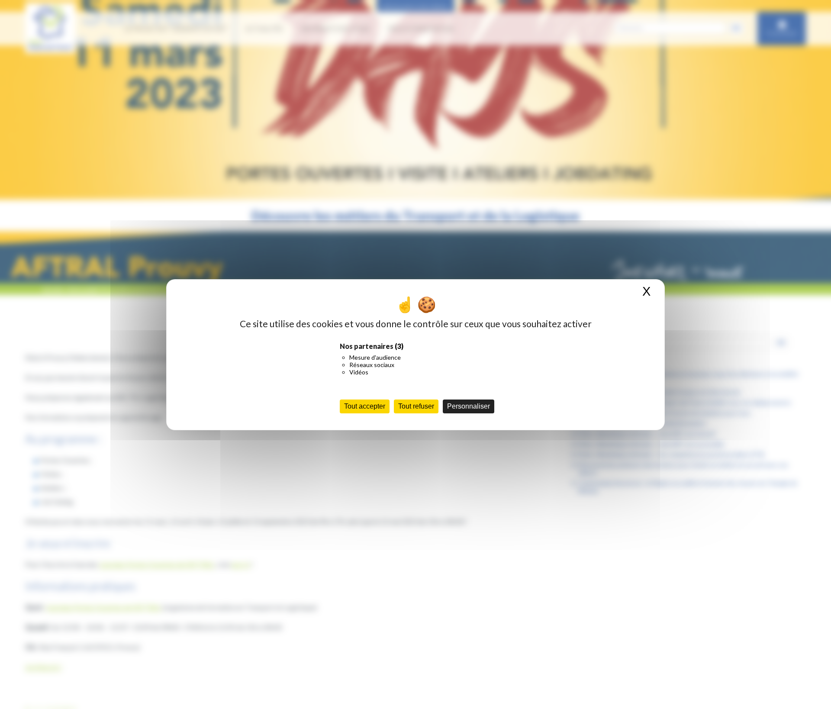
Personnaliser (468, 406)
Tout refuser (416, 406)
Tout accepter (364, 406)
